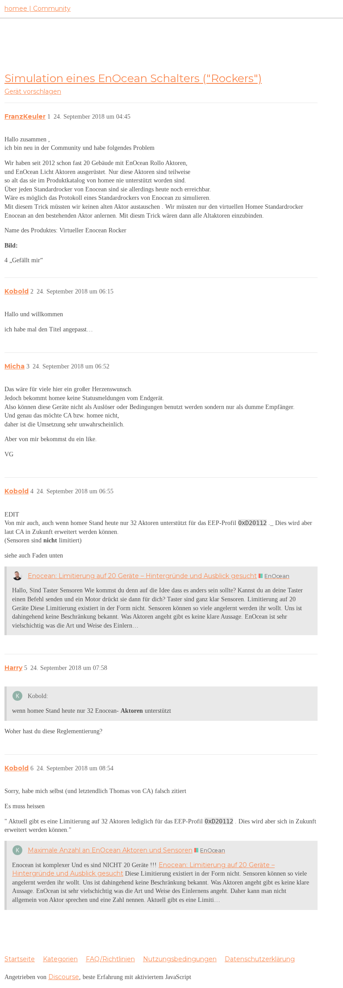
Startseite (19, 959)
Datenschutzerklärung (260, 959)
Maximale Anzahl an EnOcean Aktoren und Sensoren (110, 850)
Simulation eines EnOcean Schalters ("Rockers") (133, 78)
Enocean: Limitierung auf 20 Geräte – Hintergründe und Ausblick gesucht (142, 576)
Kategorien (60, 959)
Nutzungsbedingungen (180, 959)
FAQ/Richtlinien (110, 959)
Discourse (63, 977)
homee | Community (37, 8)
